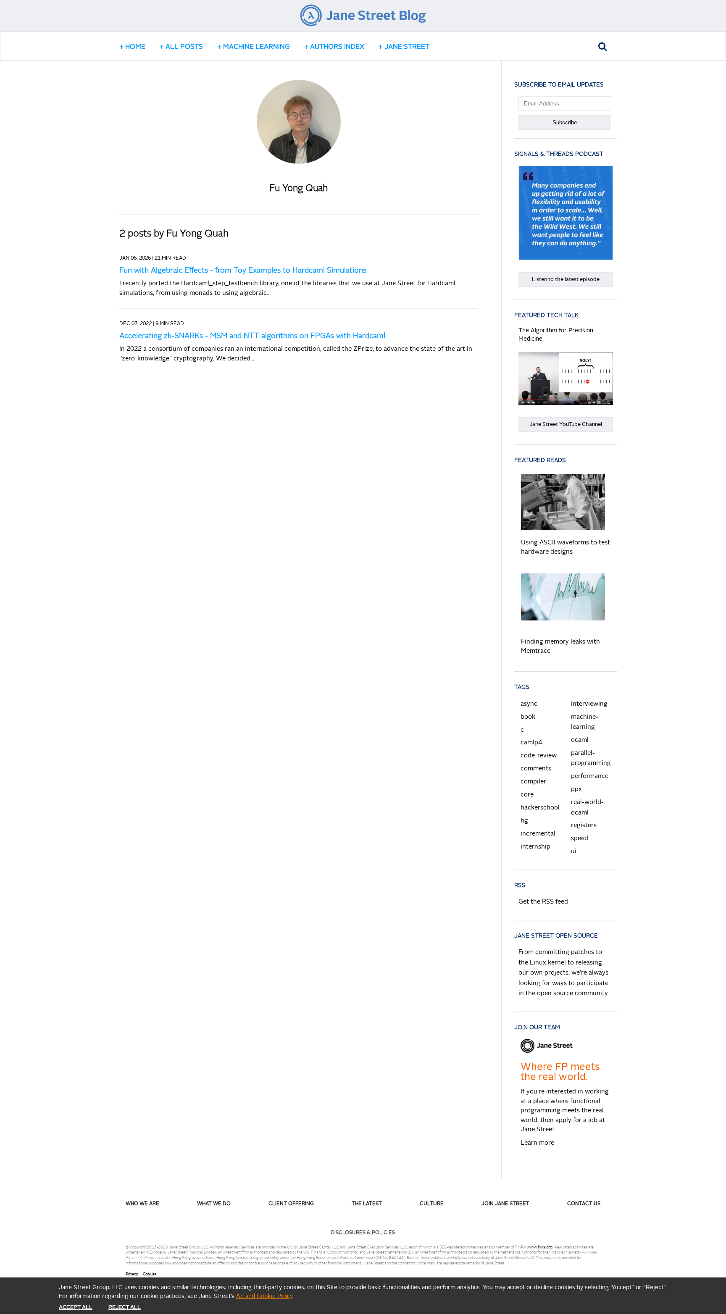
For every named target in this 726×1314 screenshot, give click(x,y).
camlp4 (531, 743)
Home (135, 47)
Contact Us (583, 1203)
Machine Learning (256, 47)
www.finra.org (540, 1247)
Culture (432, 1203)
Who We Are (142, 1203)
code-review (539, 756)
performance (589, 776)
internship (535, 847)
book (528, 717)
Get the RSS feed (543, 902)
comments (536, 769)
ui (573, 852)
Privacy (132, 1274)
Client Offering (291, 1203)
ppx (576, 789)
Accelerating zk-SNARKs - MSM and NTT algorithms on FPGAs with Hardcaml (252, 336)
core (527, 795)
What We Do (214, 1203)
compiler (533, 782)
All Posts (184, 47)
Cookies (149, 1274)
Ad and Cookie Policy (264, 1296)
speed (579, 839)
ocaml (580, 740)
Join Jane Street (505, 1203)
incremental (538, 834)
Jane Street (406, 47)
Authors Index (337, 47)
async (529, 704)
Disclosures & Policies (363, 1232)
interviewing (589, 704)
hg (524, 821)
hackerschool (540, 808)
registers (584, 826)
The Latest (367, 1203)
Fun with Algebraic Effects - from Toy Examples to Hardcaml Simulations (242, 270)
